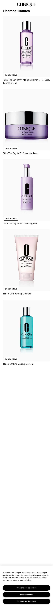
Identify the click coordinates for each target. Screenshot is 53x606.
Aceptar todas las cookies (26, 588)
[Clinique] (26, 6)
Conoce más (11, 75)
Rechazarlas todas (26, 595)
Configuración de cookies (26, 601)
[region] (26, 585)
